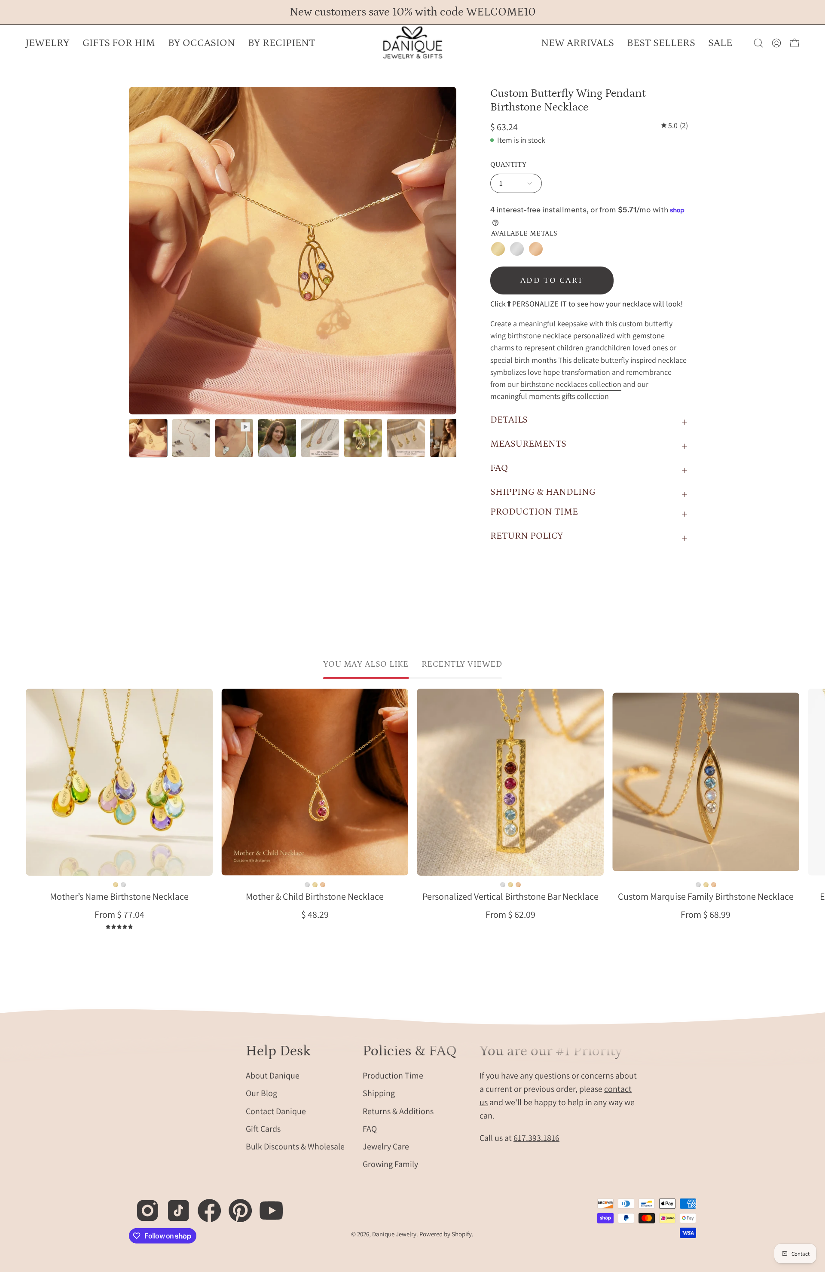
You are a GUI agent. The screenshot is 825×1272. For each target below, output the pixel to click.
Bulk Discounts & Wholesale (295, 1146)
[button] (201, 43)
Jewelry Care (386, 1146)
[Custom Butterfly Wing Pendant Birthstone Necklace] (148, 438)
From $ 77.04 (119, 914)
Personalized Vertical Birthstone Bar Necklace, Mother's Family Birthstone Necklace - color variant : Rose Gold (518, 884)
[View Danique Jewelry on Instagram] (143, 1206)
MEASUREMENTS (528, 443)
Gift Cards (263, 1128)
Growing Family (390, 1164)
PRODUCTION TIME (534, 511)
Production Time (393, 1075)
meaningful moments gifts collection (549, 396)
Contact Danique (276, 1110)
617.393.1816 (536, 1137)
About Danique (272, 1075)
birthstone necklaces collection (570, 384)
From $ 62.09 (510, 914)
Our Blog (261, 1093)
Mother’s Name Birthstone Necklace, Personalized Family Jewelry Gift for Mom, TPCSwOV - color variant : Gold (115, 884)
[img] (674, 126)
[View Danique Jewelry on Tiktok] (174, 1206)
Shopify (462, 1234)
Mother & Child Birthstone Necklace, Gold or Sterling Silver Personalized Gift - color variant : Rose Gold (322, 884)
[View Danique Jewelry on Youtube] (266, 1206)
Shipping (379, 1093)
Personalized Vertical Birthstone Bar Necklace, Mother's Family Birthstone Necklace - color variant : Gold (510, 884)
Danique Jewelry (394, 1234)
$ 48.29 (315, 914)
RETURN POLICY (526, 535)
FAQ (499, 468)
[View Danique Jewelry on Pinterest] (235, 1206)
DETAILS (509, 419)
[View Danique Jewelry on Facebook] (205, 1206)
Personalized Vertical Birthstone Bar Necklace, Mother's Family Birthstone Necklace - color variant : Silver (502, 884)
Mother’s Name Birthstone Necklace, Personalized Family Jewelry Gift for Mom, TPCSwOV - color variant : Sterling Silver (123, 884)
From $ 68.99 (705, 914)
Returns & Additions (398, 1110)
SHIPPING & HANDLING (543, 492)
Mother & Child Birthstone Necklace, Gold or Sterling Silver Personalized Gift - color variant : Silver (307, 884)
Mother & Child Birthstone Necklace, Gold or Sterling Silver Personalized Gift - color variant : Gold (315, 884)
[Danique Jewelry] (412, 43)
